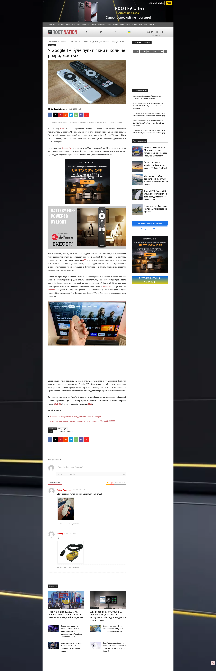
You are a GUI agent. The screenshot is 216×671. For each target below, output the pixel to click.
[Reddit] (151, 51)
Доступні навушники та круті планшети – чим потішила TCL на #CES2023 (82, 421)
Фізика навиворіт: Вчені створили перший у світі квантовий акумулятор (112, 628)
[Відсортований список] (64, 474)
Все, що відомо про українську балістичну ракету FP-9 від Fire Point (155, 165)
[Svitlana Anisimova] (49, 109)
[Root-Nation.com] (62, 32)
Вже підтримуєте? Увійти (150, 229)
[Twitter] (138, 51)
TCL (72, 128)
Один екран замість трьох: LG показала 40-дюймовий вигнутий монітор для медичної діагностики (108, 616)
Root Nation (52, 42)
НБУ (90, 403)
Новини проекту (55, 608)
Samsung (106, 286)
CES (62, 128)
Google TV (66, 147)
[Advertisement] (87, 362)
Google (62, 432)
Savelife (57, 403)
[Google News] (165, 51)
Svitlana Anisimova (59, 109)
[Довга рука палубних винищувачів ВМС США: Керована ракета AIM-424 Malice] (137, 179)
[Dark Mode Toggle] (213, 663)
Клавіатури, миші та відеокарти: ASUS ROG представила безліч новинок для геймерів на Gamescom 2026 (71, 631)
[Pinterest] (60, 115)
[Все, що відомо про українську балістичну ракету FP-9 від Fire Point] (137, 166)
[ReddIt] (65, 115)
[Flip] (86, 115)
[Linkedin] (148, 51)
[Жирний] (58, 474)
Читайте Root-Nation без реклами (150, 223)
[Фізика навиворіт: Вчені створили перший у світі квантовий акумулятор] (95, 628)
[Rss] (134, 51)
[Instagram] (155, 51)
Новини (63, 42)
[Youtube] (162, 51)
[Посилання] (74, 474)
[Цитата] (70, 474)
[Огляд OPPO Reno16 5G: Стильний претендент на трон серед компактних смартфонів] (137, 194)
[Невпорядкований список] (67, 474)
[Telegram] (71, 115)
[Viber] (81, 115)
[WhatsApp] (76, 115)
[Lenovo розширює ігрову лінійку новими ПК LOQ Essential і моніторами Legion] (53, 645)
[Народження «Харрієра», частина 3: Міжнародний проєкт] (137, 209)
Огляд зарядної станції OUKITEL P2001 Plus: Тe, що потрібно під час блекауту (148, 105)
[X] (55, 115)
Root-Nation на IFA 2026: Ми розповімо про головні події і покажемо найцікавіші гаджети (66, 614)
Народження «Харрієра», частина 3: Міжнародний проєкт (155, 209)
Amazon (51, 289)
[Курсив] (61, 474)
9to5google (62, 429)
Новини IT (74, 42)
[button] (116, 32)
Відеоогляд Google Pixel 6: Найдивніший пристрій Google (75, 416)
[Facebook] (50, 115)
